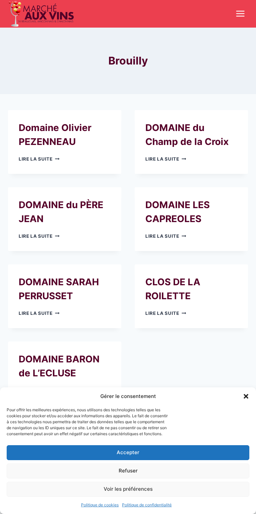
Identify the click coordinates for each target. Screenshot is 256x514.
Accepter (128, 452)
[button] (246, 396)
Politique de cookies (100, 504)
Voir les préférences (128, 489)
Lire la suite (39, 159)
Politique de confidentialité (147, 504)
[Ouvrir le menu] (240, 14)
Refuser (128, 470)
